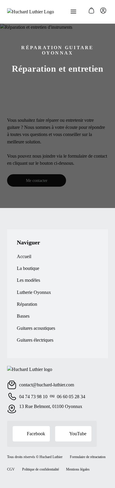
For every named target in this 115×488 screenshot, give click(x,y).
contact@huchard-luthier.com (46, 384)
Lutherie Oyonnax (34, 292)
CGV (11, 469)
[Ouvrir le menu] (73, 11)
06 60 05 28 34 (71, 396)
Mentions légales (78, 469)
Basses (23, 316)
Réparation (27, 304)
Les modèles (28, 280)
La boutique (28, 268)
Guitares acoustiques (36, 328)
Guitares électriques (35, 340)
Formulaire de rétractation (88, 457)
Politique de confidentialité (40, 469)
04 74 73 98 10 (33, 396)
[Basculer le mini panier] (91, 10)
